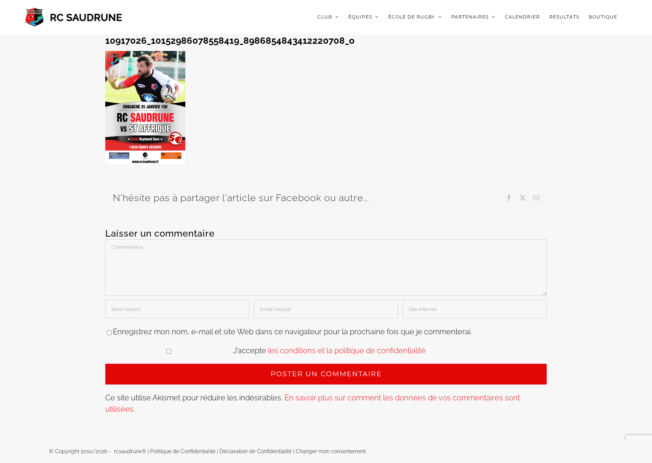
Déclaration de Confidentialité (256, 451)
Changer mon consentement (331, 451)
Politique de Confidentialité (182, 451)
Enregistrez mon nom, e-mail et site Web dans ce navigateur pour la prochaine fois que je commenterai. (292, 331)
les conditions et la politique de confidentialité (347, 350)
